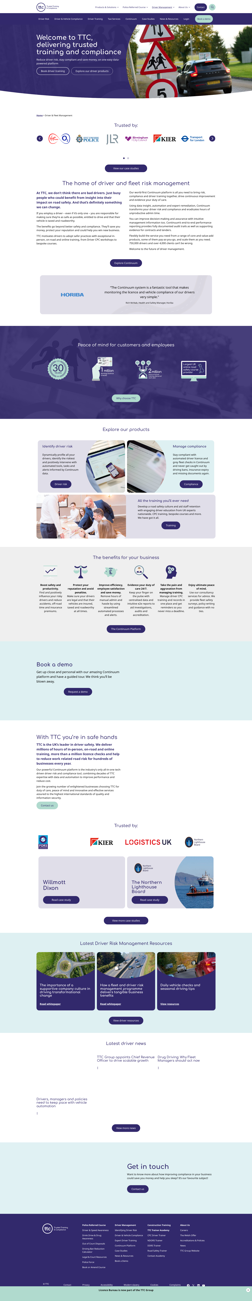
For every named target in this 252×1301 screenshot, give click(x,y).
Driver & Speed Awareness (95, 1230)
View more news (126, 1128)
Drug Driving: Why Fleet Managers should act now (179, 1059)
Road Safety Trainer (157, 1250)
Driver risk (61, 484)
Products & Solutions (105, 7)
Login (186, 18)
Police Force (88, 1262)
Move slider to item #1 (124, 158)
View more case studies (126, 920)
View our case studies (126, 168)
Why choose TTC (126, 398)
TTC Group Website (189, 1250)
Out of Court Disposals (93, 1243)
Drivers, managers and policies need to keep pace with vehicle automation (61, 1103)
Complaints (175, 1284)
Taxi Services (114, 18)
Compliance (191, 484)
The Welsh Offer (188, 1235)
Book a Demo (121, 1261)
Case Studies (148, 18)
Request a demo (78, 691)
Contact (201, 7)
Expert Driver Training (126, 1240)
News (183, 1245)
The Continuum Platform (126, 629)
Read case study (61, 900)
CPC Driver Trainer (157, 1235)
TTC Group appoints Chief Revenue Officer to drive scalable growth (126, 1059)
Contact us (47, 805)
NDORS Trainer (155, 1240)
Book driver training (53, 71)
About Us (183, 7)
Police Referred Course (134, 7)
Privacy (86, 1284)
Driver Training (95, 18)
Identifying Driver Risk (126, 1230)
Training (171, 525)
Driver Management (162, 7)
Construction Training (159, 1225)
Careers (184, 1230)
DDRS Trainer (154, 1245)
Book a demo (204, 18)
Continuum (131, 18)
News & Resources (169, 18)
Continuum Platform (125, 1245)
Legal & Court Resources (94, 1257)
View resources (169, 1004)
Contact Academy (156, 1255)
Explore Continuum (126, 263)
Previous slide (39, 138)
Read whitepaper (50, 1004)
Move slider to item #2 (128, 158)
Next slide (212, 138)
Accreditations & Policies (192, 1240)
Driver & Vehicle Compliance (68, 18)
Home (39, 115)
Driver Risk (43, 18)
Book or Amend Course (93, 1267)
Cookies (154, 1284)
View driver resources (126, 1020)
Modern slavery (131, 1284)
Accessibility (107, 1284)
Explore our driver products (92, 71)
